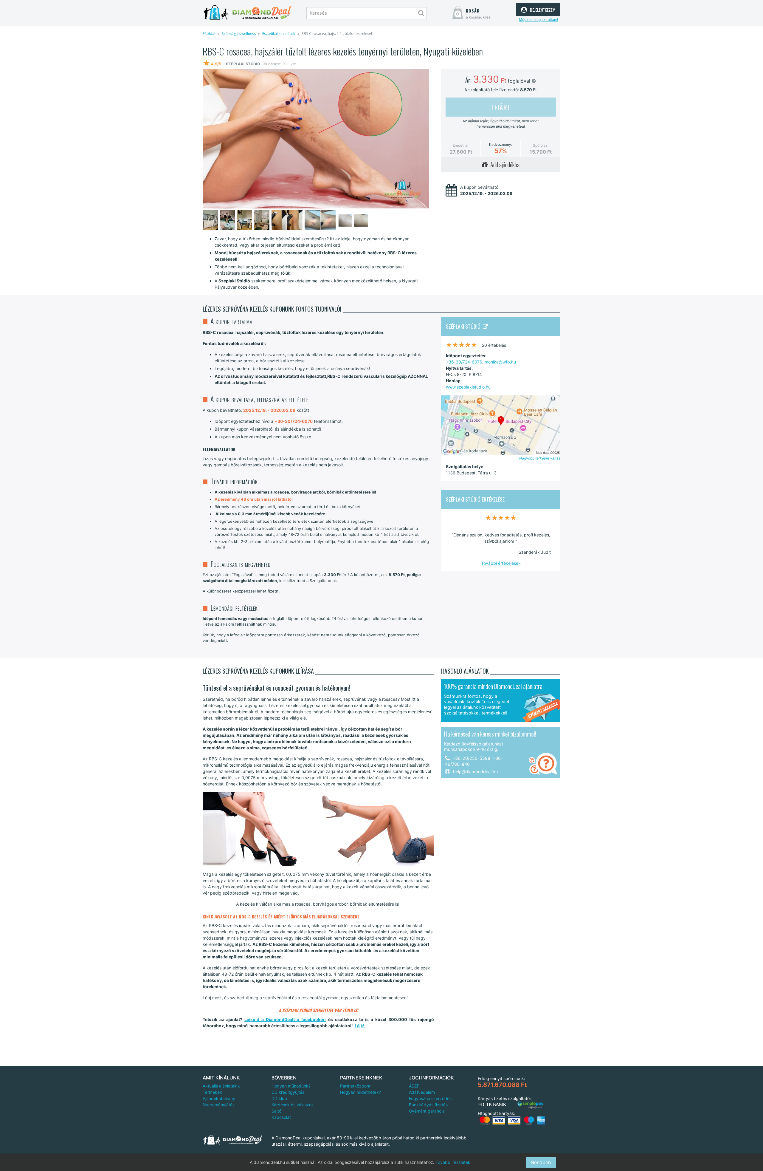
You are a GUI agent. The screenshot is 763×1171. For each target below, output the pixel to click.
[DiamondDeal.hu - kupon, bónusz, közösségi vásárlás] (247, 13)
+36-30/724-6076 (464, 361)
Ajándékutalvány (219, 1098)
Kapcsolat (281, 1117)
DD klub (279, 1098)
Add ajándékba (503, 164)
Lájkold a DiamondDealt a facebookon (285, 1019)
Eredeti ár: (461, 145)
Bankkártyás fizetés (428, 1104)
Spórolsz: (540, 145)
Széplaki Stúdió (464, 326)
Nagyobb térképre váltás (539, 458)
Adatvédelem (422, 1092)
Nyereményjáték (219, 1104)
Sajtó (276, 1110)
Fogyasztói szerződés (430, 1098)
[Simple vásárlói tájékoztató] (530, 1105)
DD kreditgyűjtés (288, 1092)
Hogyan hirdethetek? (360, 1092)
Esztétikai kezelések (278, 33)
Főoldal (209, 33)
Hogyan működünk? (291, 1085)
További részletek (452, 1162)
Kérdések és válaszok (293, 1104)
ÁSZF (414, 1085)
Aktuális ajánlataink (221, 1085)
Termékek (212, 1092)
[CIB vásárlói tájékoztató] (492, 1105)
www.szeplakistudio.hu (468, 386)
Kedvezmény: (500, 144)
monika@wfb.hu (500, 361)
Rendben (541, 1162)
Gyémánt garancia (427, 1110)
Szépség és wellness (239, 33)
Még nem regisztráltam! (538, 19)
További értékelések (501, 563)
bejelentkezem (541, 8)
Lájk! (360, 1025)
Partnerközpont (355, 1085)
